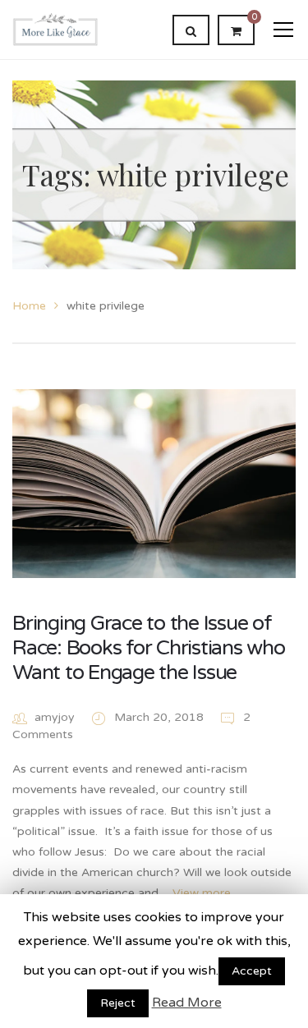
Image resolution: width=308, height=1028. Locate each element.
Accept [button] (252, 971)
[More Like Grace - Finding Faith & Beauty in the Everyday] (55, 29)
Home (29, 306)
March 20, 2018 (160, 717)
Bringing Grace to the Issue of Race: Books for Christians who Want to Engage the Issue (148, 648)
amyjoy (54, 717)
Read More (187, 1002)
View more (201, 893)
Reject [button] (118, 1003)
